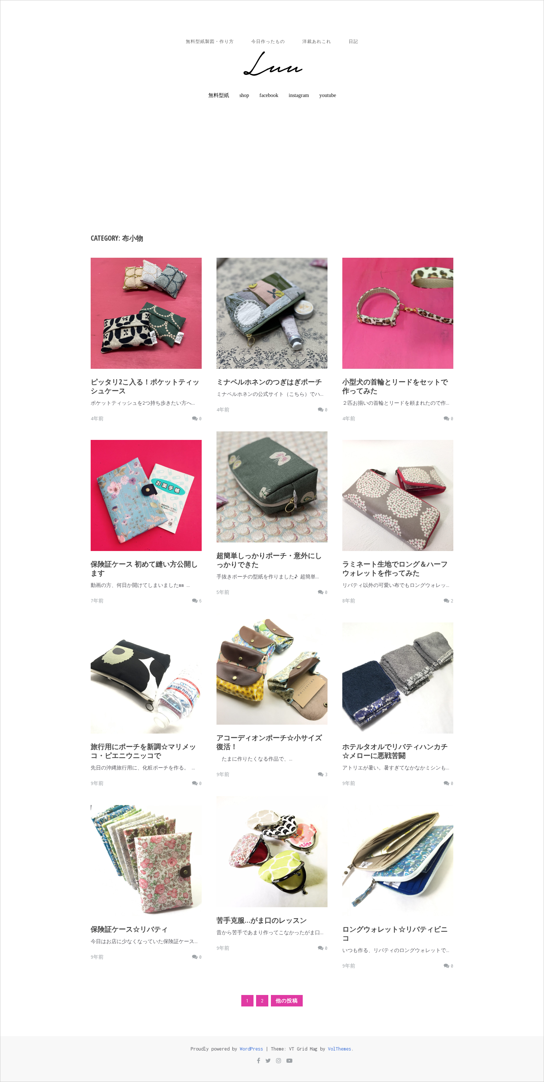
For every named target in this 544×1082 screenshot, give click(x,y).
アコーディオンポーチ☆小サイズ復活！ (269, 742)
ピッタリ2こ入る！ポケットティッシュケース (145, 386)
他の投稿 (287, 1000)
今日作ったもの (268, 41)
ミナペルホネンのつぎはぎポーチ (269, 382)
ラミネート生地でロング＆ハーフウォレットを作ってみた (395, 568)
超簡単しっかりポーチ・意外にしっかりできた (269, 560)
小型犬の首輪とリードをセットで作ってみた (395, 386)
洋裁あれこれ (316, 41)
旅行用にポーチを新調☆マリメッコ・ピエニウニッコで (143, 751)
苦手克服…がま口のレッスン (261, 920)
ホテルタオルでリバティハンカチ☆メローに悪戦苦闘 (395, 751)
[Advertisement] (272, 164)
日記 (353, 41)
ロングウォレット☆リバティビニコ (395, 933)
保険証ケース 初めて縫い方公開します (144, 568)
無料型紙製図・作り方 (210, 41)
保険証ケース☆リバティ (129, 929)
